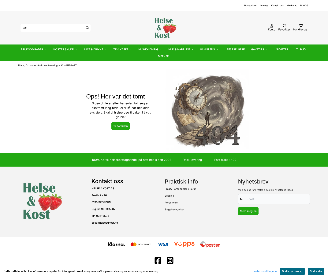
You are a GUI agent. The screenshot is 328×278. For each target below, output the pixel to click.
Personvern (171, 202)
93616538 (102, 215)
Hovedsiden (250, 5)
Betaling (169, 195)
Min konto (292, 5)
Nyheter (282, 49)
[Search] (87, 27)
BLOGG (304, 5)
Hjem (21, 65)
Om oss (264, 5)
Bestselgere (236, 49)
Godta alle (316, 271)
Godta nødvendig (292, 271)
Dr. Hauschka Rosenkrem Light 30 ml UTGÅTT (51, 65)
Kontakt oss (277, 5)
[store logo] (165, 27)
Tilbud (301, 49)
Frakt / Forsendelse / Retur (180, 188)
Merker (163, 56)
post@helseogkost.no (104, 222)
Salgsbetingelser (174, 209)
